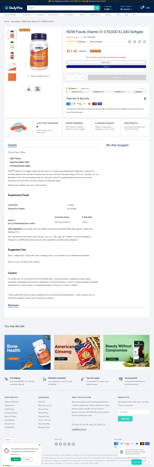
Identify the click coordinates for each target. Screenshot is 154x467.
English (8, 440)
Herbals (81, 15)
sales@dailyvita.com (79, 429)
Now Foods (74, 37)
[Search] (97, 7)
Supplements (27, 15)
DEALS (118, 15)
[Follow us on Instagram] (64, 444)
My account (125, 9)
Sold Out (117, 77)
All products (15, 21)
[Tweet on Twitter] (139, 41)
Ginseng (107, 15)
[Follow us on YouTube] (73, 444)
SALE (126, 15)
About (134, 15)
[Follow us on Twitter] (60, 444)
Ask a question (96, 41)
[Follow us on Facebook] (56, 444)
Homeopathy (41, 15)
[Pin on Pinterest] (134, 41)
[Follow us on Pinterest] (69, 444)
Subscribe (125, 419)
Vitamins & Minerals (10, 15)
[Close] (39, 445)
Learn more (15, 454)
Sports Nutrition (53, 15)
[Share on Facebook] (129, 41)
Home (7, 21)
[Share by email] (144, 41)
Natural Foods (94, 15)
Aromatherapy (69, 15)
